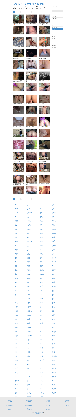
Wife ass (53, 352)
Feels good (28, 203)
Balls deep (16, 241)
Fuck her (28, 228)
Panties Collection (9, 401)
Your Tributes (54, 50)
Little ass (41, 212)
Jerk (27, 380)
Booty (15, 287)
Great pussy (29, 287)
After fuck (16, 204)
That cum (53, 278)
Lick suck (41, 203)
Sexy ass (41, 371)
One (40, 308)
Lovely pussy (41, 246)
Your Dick (53, 29)
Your (53, 381)
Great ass (28, 285)
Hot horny (28, 361)
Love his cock (42, 241)
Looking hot (41, 229)
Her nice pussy (29, 327)
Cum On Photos (48, 406)
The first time (54, 287)
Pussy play (41, 356)
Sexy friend (41, 375)
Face (15, 388)
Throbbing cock (54, 295)
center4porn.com (29, 401)
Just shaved (29, 393)
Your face (53, 384)
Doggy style (16, 373)
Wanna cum (54, 331)
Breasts (16, 291)
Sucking (53, 254)
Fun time (28, 250)
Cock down (16, 308)
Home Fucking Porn (29, 404)
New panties (41, 283)
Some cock (53, 226)
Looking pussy (42, 230)
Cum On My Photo (9, 406)
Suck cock (53, 249)
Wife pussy (53, 363)
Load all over (41, 221)
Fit (27, 216)
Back (15, 238)
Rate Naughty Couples (29, 409)
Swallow (53, 263)
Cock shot (16, 324)
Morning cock (41, 267)
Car (15, 299)
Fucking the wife (29, 241)
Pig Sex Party (29, 406)
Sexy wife (41, 385)
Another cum (16, 220)
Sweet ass (53, 266)
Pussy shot (41, 357)
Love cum (41, 234)
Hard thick (28, 308)
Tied (53, 298)
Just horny (28, 392)
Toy (52, 312)
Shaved (41, 388)
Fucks (28, 244)
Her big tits (28, 319)
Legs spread (29, 396)
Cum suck (16, 352)
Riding (41, 364)
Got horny (28, 282)
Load (40, 220)
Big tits (16, 275)
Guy (27, 289)
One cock (41, 310)
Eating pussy (16, 384)
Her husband (29, 326)
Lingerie (41, 208)
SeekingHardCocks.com (29, 400)
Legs (28, 394)
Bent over (16, 262)
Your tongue (54, 392)
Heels (28, 314)
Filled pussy (29, 208)
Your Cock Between (55, 27)
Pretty (40, 340)
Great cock (28, 286)
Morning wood (42, 270)
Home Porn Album (67, 402)
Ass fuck (16, 226)
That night (53, 281)
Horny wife (28, 353)
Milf (40, 258)
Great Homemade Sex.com (9, 405)
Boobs (15, 286)
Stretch (53, 241)
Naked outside (42, 274)
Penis (40, 328)
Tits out (53, 308)
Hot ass (28, 355)
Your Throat (54, 45)
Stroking (53, 244)
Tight (53, 299)
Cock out (16, 316)
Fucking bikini (67, 405)
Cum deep (16, 335)
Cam (15, 298)
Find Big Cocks (48, 410)
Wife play (53, 360)
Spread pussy (54, 236)
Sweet (53, 265)
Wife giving (53, 357)
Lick (40, 201)
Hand (28, 295)
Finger (28, 209)
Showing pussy (54, 209)
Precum (41, 339)
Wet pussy (53, 344)
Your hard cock (54, 385)
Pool (40, 335)
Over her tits (41, 323)
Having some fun (29, 311)
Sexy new (41, 380)
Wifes (53, 371)
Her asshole (29, 315)
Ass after (16, 225)
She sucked (41, 396)
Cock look (16, 314)
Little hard (41, 217)
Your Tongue (54, 47)
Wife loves (53, 359)
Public (40, 343)
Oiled (40, 306)
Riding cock (41, 365)
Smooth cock (54, 221)
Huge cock (28, 376)
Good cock (28, 266)
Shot (53, 201)
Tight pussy (54, 302)
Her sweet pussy (29, 335)
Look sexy (41, 226)
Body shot (16, 285)
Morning (41, 266)
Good (28, 263)
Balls (15, 240)
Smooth (53, 220)
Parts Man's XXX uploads (28, 405)
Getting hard (29, 254)
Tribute (53, 316)
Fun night (28, 249)
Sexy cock (41, 373)
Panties (41, 324)
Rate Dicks (48, 400)
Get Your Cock (54, 16)
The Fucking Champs (68, 406)
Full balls (28, 246)
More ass (41, 261)
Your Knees (53, 34)
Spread (53, 234)
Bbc (15, 244)
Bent (15, 261)
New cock (41, 278)
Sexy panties (41, 381)
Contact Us (38, 413)
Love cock (41, 233)
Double (16, 375)
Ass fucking (16, 229)
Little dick (41, 216)
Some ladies (54, 232)
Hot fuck (28, 360)
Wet (52, 339)
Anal (15, 216)
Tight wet (53, 303)
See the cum (41, 367)
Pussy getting (41, 351)
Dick (15, 361)
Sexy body (41, 372)
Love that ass (41, 242)
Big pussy (16, 274)
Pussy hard (41, 352)
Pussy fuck (41, 349)
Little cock (41, 213)
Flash (28, 217)
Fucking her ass (29, 236)
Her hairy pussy (29, 322)
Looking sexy (41, 232)
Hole (27, 347)
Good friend (29, 270)
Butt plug (16, 295)
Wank (53, 328)
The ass (53, 285)
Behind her (16, 258)
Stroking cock (54, 245)
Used (53, 322)
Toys (53, 315)
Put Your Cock (54, 20)
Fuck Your (53, 14)
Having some (29, 310)
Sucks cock (53, 262)
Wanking (53, 330)
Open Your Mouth (54, 18)
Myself (41, 271)
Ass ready (16, 234)
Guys (28, 290)
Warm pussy (54, 336)
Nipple (41, 299)
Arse (15, 222)
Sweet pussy (54, 267)
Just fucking (29, 389)
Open (40, 311)
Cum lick (16, 344)
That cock (53, 277)
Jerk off (28, 381)
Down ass (16, 377)
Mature (41, 257)
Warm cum (53, 335)
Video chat (53, 326)
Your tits (53, 390)
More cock (41, 262)
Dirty (15, 369)
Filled (28, 205)
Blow (15, 279)
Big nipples (16, 273)
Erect (15, 385)
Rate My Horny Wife (9, 410)
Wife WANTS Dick (9, 408)
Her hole (28, 323)
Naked (41, 273)
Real (40, 363)
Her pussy (28, 328)
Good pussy (29, 277)
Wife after (53, 351)
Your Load (53, 38)
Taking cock (54, 269)
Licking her (41, 205)
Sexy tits (41, 384)
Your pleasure (54, 388)
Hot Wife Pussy (67, 401)
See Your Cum (54, 25)
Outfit (40, 319)
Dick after (16, 363)
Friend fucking (29, 224)
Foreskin (28, 220)
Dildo (15, 368)
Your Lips (53, 36)
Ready (41, 361)
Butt (15, 294)
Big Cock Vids (48, 409)
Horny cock (28, 351)
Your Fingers (54, 32)
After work (16, 209)
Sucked (53, 253)
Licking (41, 204)
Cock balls (16, 306)
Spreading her (54, 238)
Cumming (16, 355)
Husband (28, 377)
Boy (15, 289)
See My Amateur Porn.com (28, 4)
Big (15, 263)
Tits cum (53, 307)
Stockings (53, 240)
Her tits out (28, 339)
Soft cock (53, 222)
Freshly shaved (29, 221)
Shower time (54, 203)
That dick (53, 279)
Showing (53, 204)
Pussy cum (41, 347)
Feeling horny (29, 201)
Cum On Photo (48, 405)
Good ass (28, 265)
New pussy (41, 285)
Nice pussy (41, 295)
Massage (41, 253)
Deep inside (16, 360)
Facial (15, 389)
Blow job (16, 281)
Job (27, 385)
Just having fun (29, 390)
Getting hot (28, 258)
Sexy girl (41, 376)
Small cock (53, 217)
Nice (40, 287)
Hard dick (28, 302)
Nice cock (41, 290)
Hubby (28, 372)
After (15, 201)
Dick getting (16, 365)
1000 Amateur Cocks (48, 402)
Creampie (16, 331)
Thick (53, 290)
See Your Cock (54, 23)
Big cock (16, 267)
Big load (16, 271)
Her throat (28, 336)
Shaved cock (41, 389)
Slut (52, 213)
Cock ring (16, 322)
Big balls (16, 266)
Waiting (53, 327)
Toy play (53, 314)
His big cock (29, 344)
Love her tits (41, 238)
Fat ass (16, 392)
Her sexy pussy (29, 332)
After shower (16, 208)
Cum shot (16, 349)
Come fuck (16, 328)
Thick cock (53, 291)
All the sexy (16, 213)
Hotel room (28, 371)
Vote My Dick (9, 409)
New (40, 277)
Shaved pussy (42, 390)
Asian (15, 224)
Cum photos (9, 400)
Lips (40, 209)
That (53, 274)
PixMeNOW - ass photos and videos (29, 402)
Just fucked (28, 388)
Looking (41, 228)
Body (15, 283)
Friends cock (29, 225)
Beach (15, 246)
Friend (28, 222)
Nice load (41, 294)
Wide (53, 349)
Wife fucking (54, 355)
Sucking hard (54, 258)
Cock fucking (16, 310)
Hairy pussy (28, 294)
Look (40, 225)
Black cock (16, 278)
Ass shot (16, 236)
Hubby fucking (29, 373)
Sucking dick (54, 257)
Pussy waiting (42, 359)
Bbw (15, 245)
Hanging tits (29, 299)
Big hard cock (16, 270)
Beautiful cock (17, 250)
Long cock (41, 224)
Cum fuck (16, 340)
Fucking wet (29, 242)
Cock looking (16, 315)
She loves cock (42, 393)
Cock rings (16, 323)
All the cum (16, 212)
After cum (16, 203)
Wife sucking (54, 368)
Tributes (53, 319)
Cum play (16, 348)
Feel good (16, 396)
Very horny (53, 323)
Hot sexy (28, 365)
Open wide (41, 314)
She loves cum (42, 394)
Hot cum (28, 359)
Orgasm (41, 315)
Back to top (38, 414)
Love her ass (41, 237)
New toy (41, 286)
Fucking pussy (29, 238)
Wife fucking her (54, 356)
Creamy (16, 332)
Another (16, 217)
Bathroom (16, 242)
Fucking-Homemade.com (28, 408)
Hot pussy (28, 364)
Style (53, 246)
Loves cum (41, 250)
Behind (16, 257)
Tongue (53, 311)
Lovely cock (41, 245)
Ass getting (16, 230)
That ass (53, 275)
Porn (40, 336)
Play (40, 331)
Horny (28, 348)
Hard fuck (28, 303)
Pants (40, 327)
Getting (28, 253)
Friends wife (29, 226)
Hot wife (28, 367)
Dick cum (16, 364)
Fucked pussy (29, 234)
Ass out (16, 233)
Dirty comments (17, 371)
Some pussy (54, 233)
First (27, 213)
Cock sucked (16, 326)
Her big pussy (29, 318)
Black (15, 277)
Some (53, 224)
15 (28, 12)
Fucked (28, 233)
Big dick (16, 269)
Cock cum (16, 307)
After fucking (16, 205)
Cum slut (16, 351)
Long (40, 222)
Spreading (53, 237)
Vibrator (53, 324)
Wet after (53, 340)
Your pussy (53, 389)
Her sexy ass (29, 331)
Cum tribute (16, 353)
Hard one (28, 307)
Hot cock (28, 357)
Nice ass (41, 289)
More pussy (41, 265)
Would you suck (54, 377)
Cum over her (17, 347)
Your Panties (54, 40)
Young (53, 380)
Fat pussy (16, 394)
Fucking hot (28, 237)
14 (26, 12)
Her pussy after (29, 330)
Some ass (53, 225)
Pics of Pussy (48, 401)
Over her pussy (42, 322)
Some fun (53, 230)
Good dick (28, 269)
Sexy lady (41, 377)
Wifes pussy (54, 372)
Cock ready (16, 320)
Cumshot (16, 356)
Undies (53, 320)
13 (23, 12)
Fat (15, 390)
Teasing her (54, 273)
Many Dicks (48, 404)
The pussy (53, 289)
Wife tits (53, 369)
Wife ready (53, 364)
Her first (28, 320)
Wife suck (53, 367)
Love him (41, 240)
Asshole (16, 237)
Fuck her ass (29, 229)
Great (28, 283)
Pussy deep (41, 348)
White (53, 347)
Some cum (53, 228)
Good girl (28, 274)
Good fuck (28, 271)
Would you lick (54, 376)
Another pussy (17, 221)
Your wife (53, 393)
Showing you (54, 212)
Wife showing (54, 365)
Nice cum (41, 291)
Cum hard (16, 343)
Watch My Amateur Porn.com (9, 402)
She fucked (41, 392)
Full (27, 245)
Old (40, 307)
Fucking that (29, 240)
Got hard (28, 281)
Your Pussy (53, 43)
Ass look (16, 232)
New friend (41, 279)
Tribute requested (54, 318)
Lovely (41, 244)
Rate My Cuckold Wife (67, 404)
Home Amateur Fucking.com (10, 404)
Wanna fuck (54, 332)
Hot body (28, 356)
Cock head (16, 312)
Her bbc (28, 316)
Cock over (16, 318)
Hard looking (29, 306)
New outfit (41, 282)
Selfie (40, 368)
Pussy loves (41, 355)
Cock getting (16, 311)
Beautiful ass (16, 249)
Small (53, 216)
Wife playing (54, 361)
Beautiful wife (16, 254)
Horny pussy (29, 352)
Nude (40, 303)
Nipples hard (41, 302)
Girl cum (28, 261)
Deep (15, 359)
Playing (41, 332)
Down (15, 376)
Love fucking (41, 236)
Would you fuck (54, 375)
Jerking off (28, 384)
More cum (41, 263)
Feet (27, 204)
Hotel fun (28, 369)
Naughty (41, 275)
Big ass (16, 265)
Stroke (53, 242)
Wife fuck (53, 353)
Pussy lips (41, 353)
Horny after (28, 349)
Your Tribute (54, 49)
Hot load (28, 363)
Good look (28, 275)
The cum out (54, 286)
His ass (28, 343)
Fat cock (16, 393)
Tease (53, 270)
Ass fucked (16, 228)
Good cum (28, 267)
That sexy (53, 282)
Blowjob (16, 282)
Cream (16, 330)
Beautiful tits (16, 253)
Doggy (15, 372)
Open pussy (41, 312)
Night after (41, 298)
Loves (40, 249)
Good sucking (29, 278)
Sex (40, 369)
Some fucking (54, 229)
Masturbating (41, 254)
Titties (53, 310)
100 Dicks (48, 408)
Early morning (17, 380)
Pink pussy (41, 330)
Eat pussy (16, 381)
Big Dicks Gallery (67, 400)
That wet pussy (54, 283)
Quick (40, 360)
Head (28, 312)
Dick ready (16, 367)
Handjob (28, 298)
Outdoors (41, 318)
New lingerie (41, 281)
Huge (28, 375)
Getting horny (29, 257)
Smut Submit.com (67, 408)
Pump (40, 344)
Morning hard (41, 269)
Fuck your (28, 232)
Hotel (28, 368)
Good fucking (29, 273)
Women (53, 373)
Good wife (28, 279)
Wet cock (53, 343)
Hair (27, 291)
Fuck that (28, 230)
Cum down (16, 336)
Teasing (53, 271)
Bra (15, 290)
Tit (52, 306)
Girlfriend (28, 262)
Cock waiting (16, 327)
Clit (15, 302)
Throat (53, 294)
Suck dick (53, 250)
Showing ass (54, 205)
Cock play (16, 319)
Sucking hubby (54, 261)
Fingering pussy (29, 212)
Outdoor (41, 316)
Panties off (41, 326)
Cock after (16, 303)
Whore (53, 348)
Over (40, 320)
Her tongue (28, 340)
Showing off (54, 208)
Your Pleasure (54, 41)
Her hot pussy (29, 324)
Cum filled (16, 339)
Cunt (15, 357)
